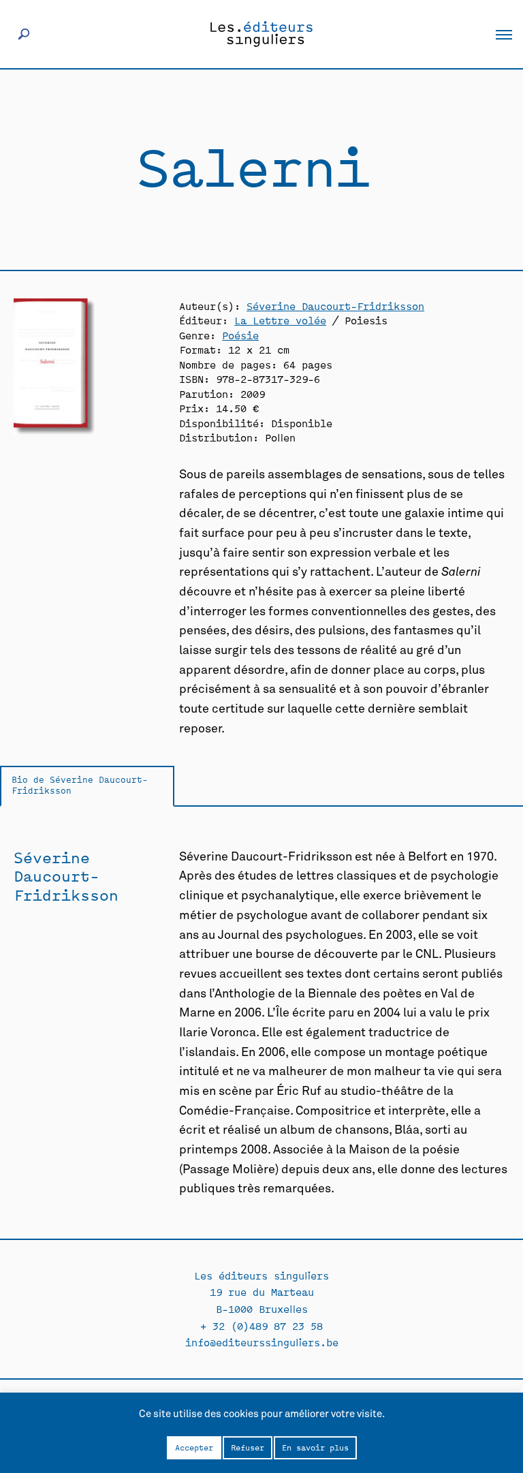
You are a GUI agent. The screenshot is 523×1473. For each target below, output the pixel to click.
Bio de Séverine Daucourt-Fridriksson (80, 785)
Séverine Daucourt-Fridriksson (335, 305)
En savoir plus (315, 1447)
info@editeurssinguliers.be (261, 1341)
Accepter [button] (194, 1447)
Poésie (240, 334)
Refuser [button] (247, 1447)
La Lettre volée (280, 319)
